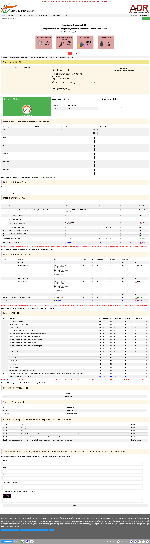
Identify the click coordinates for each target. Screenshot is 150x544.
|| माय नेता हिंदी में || (67, 15)
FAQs (51, 530)
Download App (111, 541)
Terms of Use (43, 530)
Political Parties (43, 15)
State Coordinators (25, 530)
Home (3, 15)
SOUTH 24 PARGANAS (28, 57)
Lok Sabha (11, 15)
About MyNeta (144, 15)
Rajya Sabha (33, 15)
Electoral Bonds (55, 15)
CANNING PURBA (42, 57)
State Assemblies (21, 15)
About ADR (134, 15)
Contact (35, 530)
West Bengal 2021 (14, 57)
